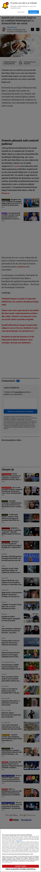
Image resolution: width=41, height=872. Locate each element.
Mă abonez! (34, 12)
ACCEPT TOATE (20, 866)
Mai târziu (21, 12)
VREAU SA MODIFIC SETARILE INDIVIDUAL (20, 869)
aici (38, 847)
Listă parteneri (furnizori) (7, 862)
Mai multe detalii (19, 840)
